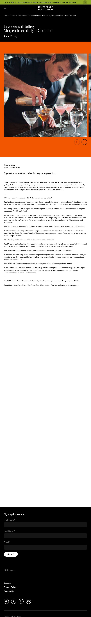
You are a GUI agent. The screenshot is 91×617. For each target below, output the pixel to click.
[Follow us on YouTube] (28, 601)
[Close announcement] (85, 2)
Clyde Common (10, 182)
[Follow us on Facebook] (13, 601)
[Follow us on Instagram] (6, 601)
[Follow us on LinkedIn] (21, 601)
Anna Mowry (9, 165)
